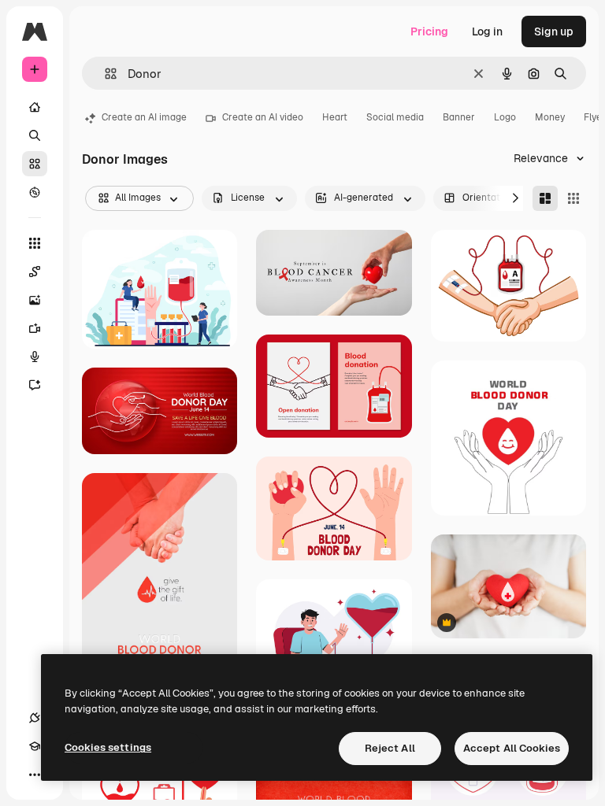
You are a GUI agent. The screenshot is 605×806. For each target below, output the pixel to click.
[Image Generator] (34, 299)
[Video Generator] (34, 328)
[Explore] (34, 192)
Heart (334, 117)
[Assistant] (34, 384)
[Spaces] (34, 271)
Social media (395, 117)
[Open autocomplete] (104, 73)
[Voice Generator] (34, 356)
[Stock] (34, 163)
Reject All (390, 748)
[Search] (34, 135)
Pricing (429, 31)
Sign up (553, 31)
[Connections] (34, 717)
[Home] (34, 107)
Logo (505, 117)
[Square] (573, 198)
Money (550, 117)
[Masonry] (545, 198)
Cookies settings (108, 747)
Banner (459, 117)
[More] (34, 774)
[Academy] (34, 746)
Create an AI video (262, 117)
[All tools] (34, 243)
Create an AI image (144, 117)
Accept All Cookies (511, 748)
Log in (487, 31)
